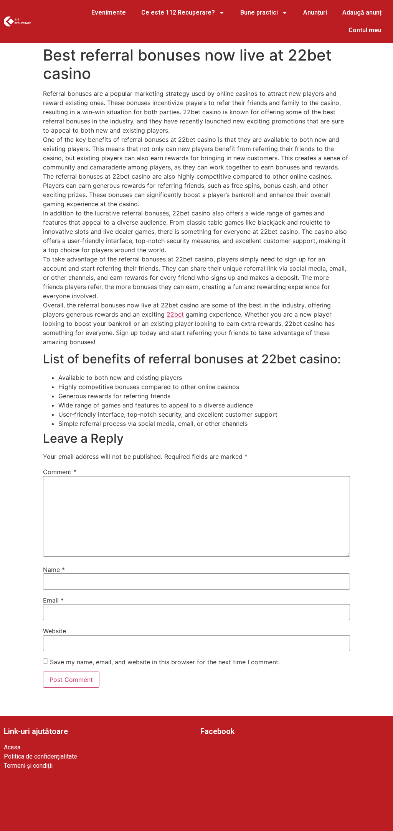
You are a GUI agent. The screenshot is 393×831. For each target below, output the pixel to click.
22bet (175, 314)
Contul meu (364, 30)
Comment (59, 472)
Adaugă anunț (361, 12)
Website (54, 631)
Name (54, 570)
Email (53, 600)
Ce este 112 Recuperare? (178, 12)
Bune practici (259, 12)
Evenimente (108, 12)
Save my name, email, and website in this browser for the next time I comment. (165, 662)
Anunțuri (315, 12)
